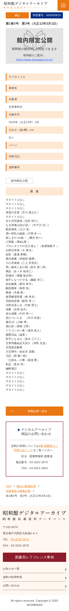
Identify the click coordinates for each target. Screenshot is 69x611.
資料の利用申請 (12, 577)
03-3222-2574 (20, 539)
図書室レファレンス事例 (34, 557)
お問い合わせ (11, 585)
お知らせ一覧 (11, 568)
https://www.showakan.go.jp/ (34, 59)
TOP (9, 486)
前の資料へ (20, 399)
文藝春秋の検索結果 (18, 491)
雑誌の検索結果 (26, 486)
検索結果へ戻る (37, 411)
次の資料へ (49, 399)
